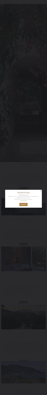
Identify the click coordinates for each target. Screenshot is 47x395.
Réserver (23, 204)
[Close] (41, 191)
